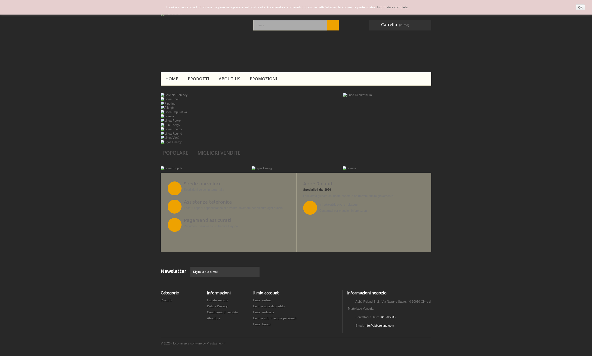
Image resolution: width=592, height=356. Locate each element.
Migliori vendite (218, 153)
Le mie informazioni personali (274, 318)
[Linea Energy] (171, 129)
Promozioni (263, 78)
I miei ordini (262, 300)
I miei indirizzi (263, 312)
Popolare (175, 153)
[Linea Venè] (170, 137)
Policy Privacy (217, 306)
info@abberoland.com (379, 325)
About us (229, 78)
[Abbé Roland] (203, 39)
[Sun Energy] (170, 125)
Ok (580, 7)
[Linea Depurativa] (174, 112)
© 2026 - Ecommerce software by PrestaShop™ (193, 343)
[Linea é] (167, 116)
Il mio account (266, 292)
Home (171, 78)
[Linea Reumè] (171, 133)
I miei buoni (262, 324)
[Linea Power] (171, 120)
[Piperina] (168, 103)
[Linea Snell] (170, 99)
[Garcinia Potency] (174, 95)
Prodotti (198, 78)
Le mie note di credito (269, 306)
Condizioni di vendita (222, 312)
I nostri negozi (217, 300)
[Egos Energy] (171, 142)
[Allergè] (167, 107)
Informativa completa (392, 7)
